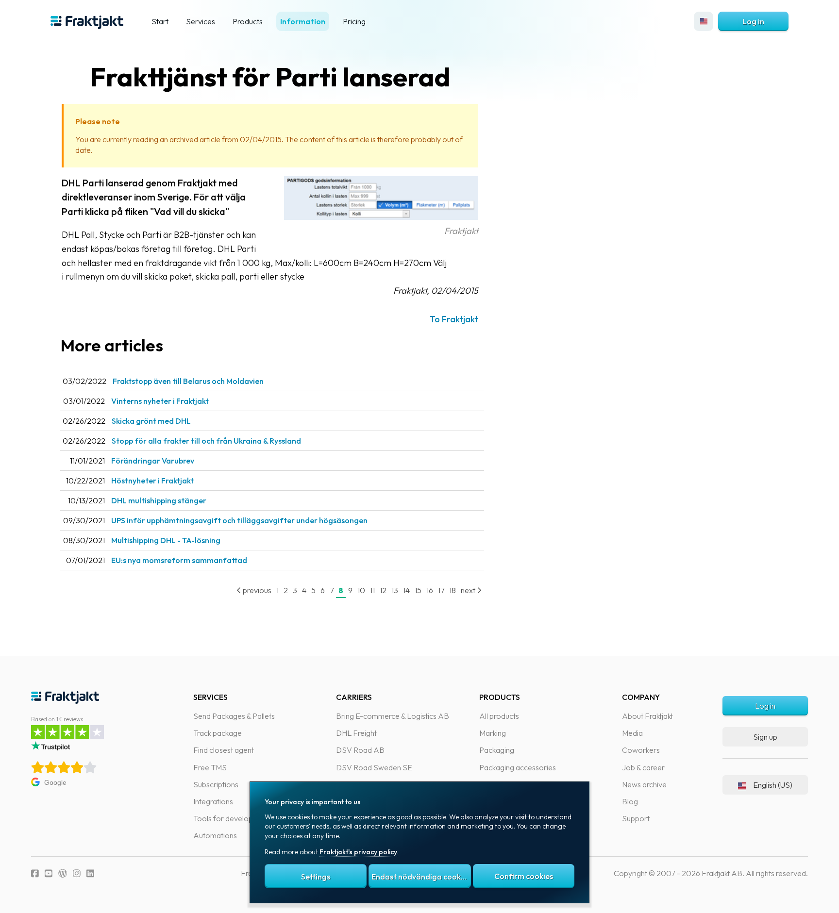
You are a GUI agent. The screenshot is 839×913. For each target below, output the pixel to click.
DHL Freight (356, 733)
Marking (492, 733)
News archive (644, 784)
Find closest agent (223, 750)
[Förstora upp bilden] (381, 216)
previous (256, 590)
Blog (630, 801)
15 (418, 590)
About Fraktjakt (647, 716)
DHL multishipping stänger (158, 500)
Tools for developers (228, 818)
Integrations (213, 801)
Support (636, 818)
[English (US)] (703, 21)
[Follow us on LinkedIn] (90, 873)
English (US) (772, 785)
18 (452, 590)
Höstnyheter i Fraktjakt (152, 480)
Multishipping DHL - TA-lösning (165, 540)
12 (383, 590)
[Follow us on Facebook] (35, 873)
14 (406, 590)
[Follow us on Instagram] (77, 873)
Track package (217, 733)
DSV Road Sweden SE (374, 767)
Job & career (643, 767)
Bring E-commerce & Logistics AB (392, 716)
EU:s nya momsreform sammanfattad (179, 560)
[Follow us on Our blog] (62, 873)
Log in (753, 21)
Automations (215, 835)
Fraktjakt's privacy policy (358, 851)
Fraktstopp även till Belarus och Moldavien (188, 381)
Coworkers (641, 750)
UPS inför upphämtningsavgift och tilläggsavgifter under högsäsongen (239, 520)
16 (429, 590)
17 (441, 590)
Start (159, 21)
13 (394, 590)
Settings (315, 876)
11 (372, 590)
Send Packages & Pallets (234, 716)
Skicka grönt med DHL (151, 421)
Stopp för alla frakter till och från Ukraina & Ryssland (206, 441)
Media (632, 733)
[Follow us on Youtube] (48, 873)
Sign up (765, 737)
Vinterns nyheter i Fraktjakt (160, 401)
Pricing (354, 21)
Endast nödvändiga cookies (420, 876)
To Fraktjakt (454, 319)
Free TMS (210, 767)
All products (499, 716)
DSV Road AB (360, 750)
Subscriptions (215, 784)
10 (361, 590)
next (469, 590)
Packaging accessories (517, 767)
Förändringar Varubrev (152, 460)
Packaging (496, 750)
